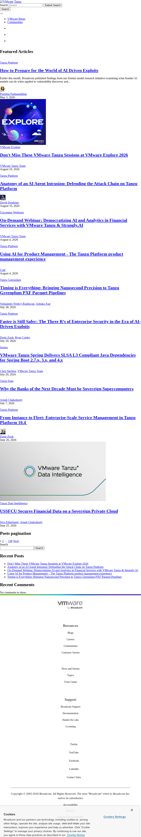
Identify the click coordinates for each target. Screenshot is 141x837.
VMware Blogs (16, 18)
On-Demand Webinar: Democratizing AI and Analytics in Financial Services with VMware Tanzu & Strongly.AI (63, 223)
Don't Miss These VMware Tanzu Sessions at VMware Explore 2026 (64, 155)
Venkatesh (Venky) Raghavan (17, 303)
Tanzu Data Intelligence (14, 503)
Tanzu (17, 1)
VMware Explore (10, 147)
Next (16, 541)
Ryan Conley (22, 337)
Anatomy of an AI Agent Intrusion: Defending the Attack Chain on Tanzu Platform (55, 567)
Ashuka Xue (43, 303)
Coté (3, 270)
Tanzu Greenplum (10, 280)
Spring (4, 347)
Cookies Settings (115, 816)
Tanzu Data (6, 381)
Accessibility (70, 804)
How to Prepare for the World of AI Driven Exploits (49, 70)
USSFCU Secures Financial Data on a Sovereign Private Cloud (59, 511)
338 (10, 541)
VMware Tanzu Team (13, 165)
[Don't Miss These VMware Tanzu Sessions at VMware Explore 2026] (23, 143)
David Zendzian (9, 202)
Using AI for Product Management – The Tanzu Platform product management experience (59, 573)
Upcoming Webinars (12, 212)
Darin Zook (7, 337)
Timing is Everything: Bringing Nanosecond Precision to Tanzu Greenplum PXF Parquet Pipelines (59, 290)
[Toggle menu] (1, 13)
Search (4, 5)
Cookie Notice (75, 835)
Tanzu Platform (9, 62)
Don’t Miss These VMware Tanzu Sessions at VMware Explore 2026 (47, 563)
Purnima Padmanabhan (13, 94)
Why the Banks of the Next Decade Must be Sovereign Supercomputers (66, 388)
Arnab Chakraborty (11, 399)
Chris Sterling (8, 371)
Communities (15, 22)
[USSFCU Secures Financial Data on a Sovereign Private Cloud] (53, 500)
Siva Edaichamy (9, 522)
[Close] (132, 810)
